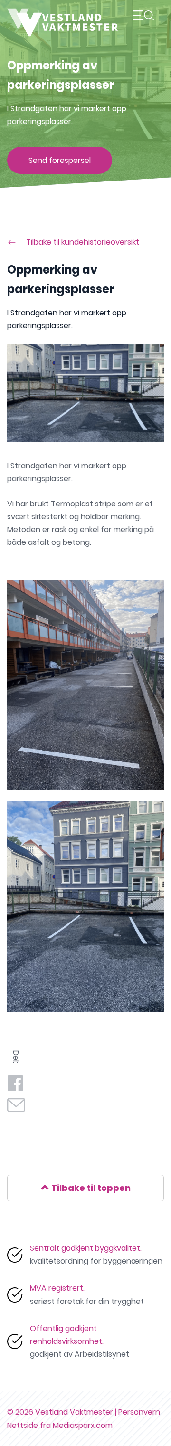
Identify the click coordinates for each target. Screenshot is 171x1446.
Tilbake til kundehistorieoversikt (82, 242)
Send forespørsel (59, 160)
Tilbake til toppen (90, 1188)
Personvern (139, 1412)
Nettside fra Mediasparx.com (60, 1425)
